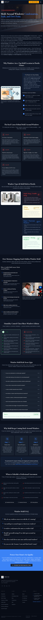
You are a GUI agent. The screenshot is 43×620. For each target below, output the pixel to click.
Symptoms (13, 604)
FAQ (12, 602)
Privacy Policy (28, 616)
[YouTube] (9, 586)
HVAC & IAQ (3, 602)
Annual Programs (4, 608)
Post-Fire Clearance (4, 606)
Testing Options (35, 502)
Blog (12, 598)
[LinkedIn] (7, 586)
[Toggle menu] (41, 2)
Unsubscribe (28, 617)
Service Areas (24, 596)
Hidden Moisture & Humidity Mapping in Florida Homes (26, 464)
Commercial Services (23, 502)
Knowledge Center (15, 596)
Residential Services (10, 502)
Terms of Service (34, 616)
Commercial (3, 596)
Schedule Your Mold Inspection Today (22, 565)
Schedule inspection (36, 601)
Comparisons (14, 600)
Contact (23, 602)
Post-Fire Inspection (4, 604)
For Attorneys (24, 598)
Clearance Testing (4, 600)
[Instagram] (4, 586)
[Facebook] (2, 586)
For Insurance (24, 600)
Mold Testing (3, 598)
